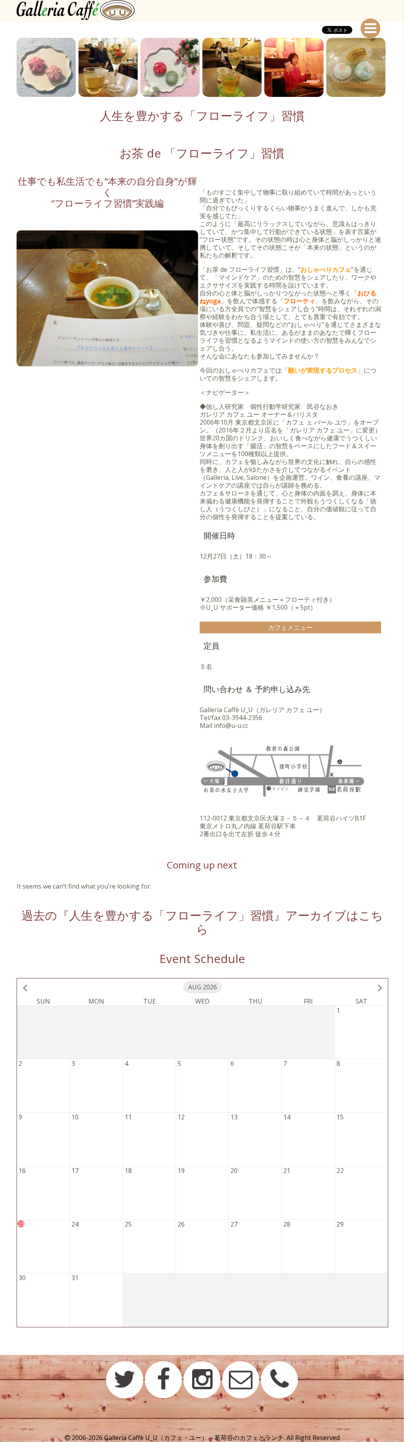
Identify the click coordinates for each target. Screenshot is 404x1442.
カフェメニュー (290, 627)
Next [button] (393, 67)
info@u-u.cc (231, 725)
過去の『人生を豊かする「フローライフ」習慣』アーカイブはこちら (202, 922)
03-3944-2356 (242, 717)
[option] (48, 67)
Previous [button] (11, 67)
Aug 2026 (202, 987)
